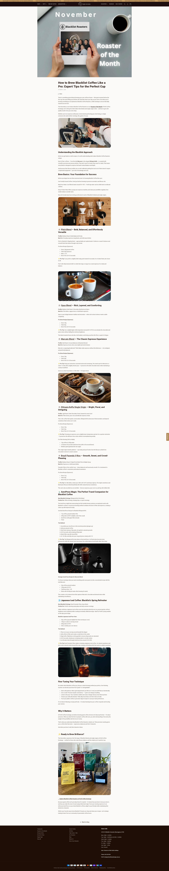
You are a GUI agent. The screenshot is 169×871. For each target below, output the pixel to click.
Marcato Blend (67, 339)
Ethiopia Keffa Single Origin (73, 407)
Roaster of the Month (42, 831)
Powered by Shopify (71, 867)
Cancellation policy (111, 867)
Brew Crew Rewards (74, 841)
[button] (39, 4)
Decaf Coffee (72, 829)
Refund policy (79, 867)
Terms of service (94, 867)
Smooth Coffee (40, 835)
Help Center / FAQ (73, 833)
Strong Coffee (40, 833)
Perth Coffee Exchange (62, 867)
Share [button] (60, 93)
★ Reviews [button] (167, 437)
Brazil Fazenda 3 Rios (70, 456)
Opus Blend (66, 305)
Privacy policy (87, 867)
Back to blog (85, 822)
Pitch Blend (66, 229)
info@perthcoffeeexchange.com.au (112, 856)
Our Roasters (72, 835)
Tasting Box (40, 829)
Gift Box (71, 831)
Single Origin (40, 837)
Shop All (39, 839)
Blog (70, 837)
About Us (71, 839)
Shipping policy (102, 867)
